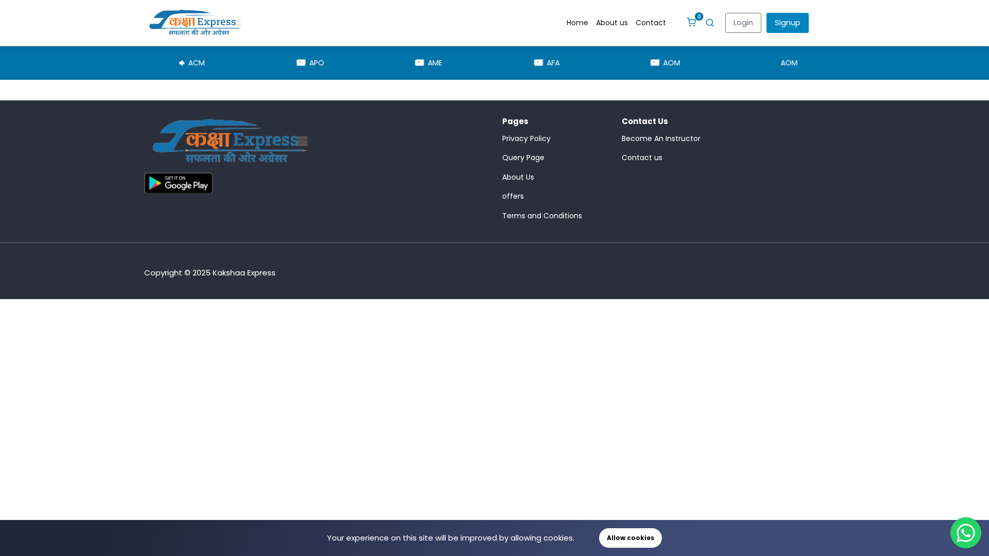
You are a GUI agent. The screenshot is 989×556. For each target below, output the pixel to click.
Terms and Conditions (542, 216)
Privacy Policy (526, 138)
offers (513, 196)
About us (612, 23)
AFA (522, 63)
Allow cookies (630, 537)
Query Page (523, 157)
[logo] (230, 143)
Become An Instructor (661, 138)
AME (404, 63)
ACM (165, 63)
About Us (518, 177)
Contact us (642, 157)
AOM (640, 63)
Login (743, 22)
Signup (787, 22)
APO (285, 63)
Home (577, 23)
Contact (651, 23)
